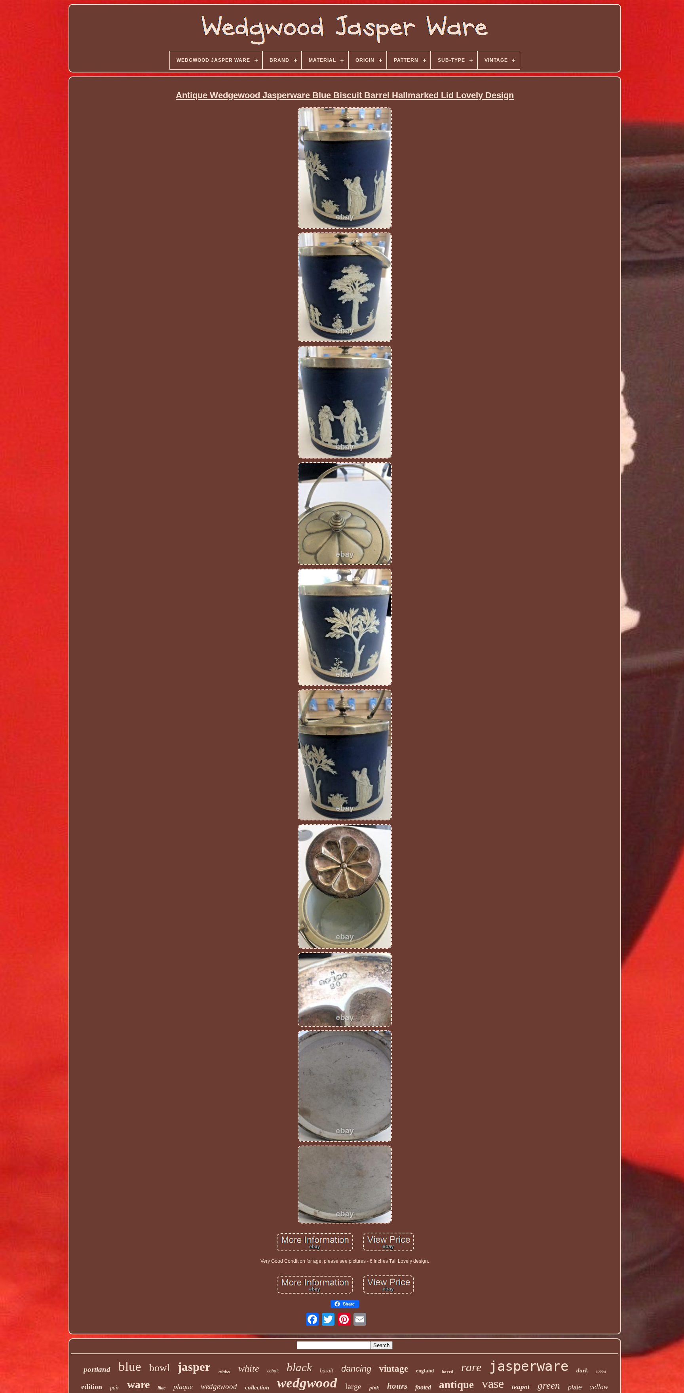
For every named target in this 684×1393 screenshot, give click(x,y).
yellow (599, 1387)
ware (138, 1384)
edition (91, 1387)
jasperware (528, 1366)
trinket (224, 1371)
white (248, 1368)
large (353, 1386)
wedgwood (307, 1383)
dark (582, 1370)
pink (374, 1388)
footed (423, 1387)
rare (471, 1367)
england (425, 1371)
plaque (183, 1387)
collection (257, 1387)
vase (493, 1383)
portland (97, 1369)
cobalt (273, 1371)
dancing (356, 1369)
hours (397, 1386)
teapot (521, 1387)
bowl (159, 1368)
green (549, 1385)
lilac (161, 1388)
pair (114, 1388)
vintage (393, 1369)
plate (575, 1387)
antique (456, 1385)
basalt (326, 1371)
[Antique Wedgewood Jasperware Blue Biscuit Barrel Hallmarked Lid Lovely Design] (344, 168)
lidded (601, 1372)
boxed (447, 1371)
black (299, 1367)
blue (129, 1366)
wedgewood (219, 1386)
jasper (194, 1367)
